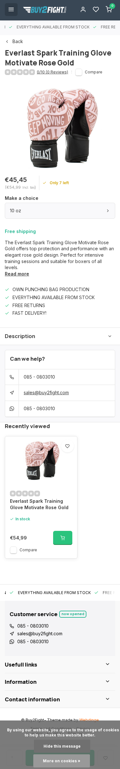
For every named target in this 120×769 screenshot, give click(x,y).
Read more (17, 273)
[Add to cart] (62, 538)
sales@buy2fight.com (46, 392)
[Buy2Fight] (44, 9)
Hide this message (62, 746)
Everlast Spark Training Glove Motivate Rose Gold (39, 504)
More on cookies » (61, 760)
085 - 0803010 (39, 377)
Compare (93, 72)
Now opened (72, 613)
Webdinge (89, 720)
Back (17, 41)
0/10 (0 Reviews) (52, 72)
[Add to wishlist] (67, 446)
